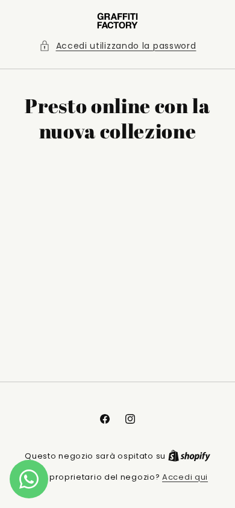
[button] (117, 46)
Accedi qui (185, 477)
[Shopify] (189, 456)
